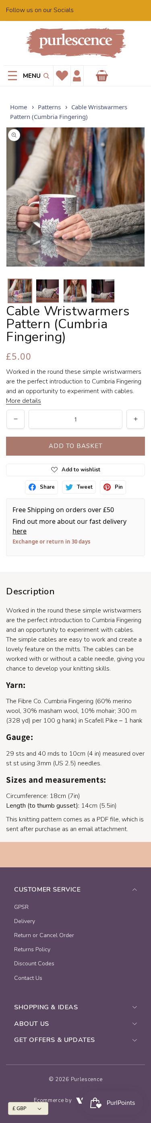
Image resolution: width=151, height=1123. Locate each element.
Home (18, 107)
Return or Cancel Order (44, 935)
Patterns (49, 107)
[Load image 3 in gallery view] (75, 291)
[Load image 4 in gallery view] (103, 291)
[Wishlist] (62, 76)
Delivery (24, 921)
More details (23, 400)
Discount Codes (34, 963)
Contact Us (28, 978)
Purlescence (87, 1079)
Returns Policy (32, 949)
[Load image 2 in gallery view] (48, 291)
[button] (45, 76)
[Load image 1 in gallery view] (20, 291)
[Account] (77, 76)
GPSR (21, 907)
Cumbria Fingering (68, 701)
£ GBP (19, 1108)
